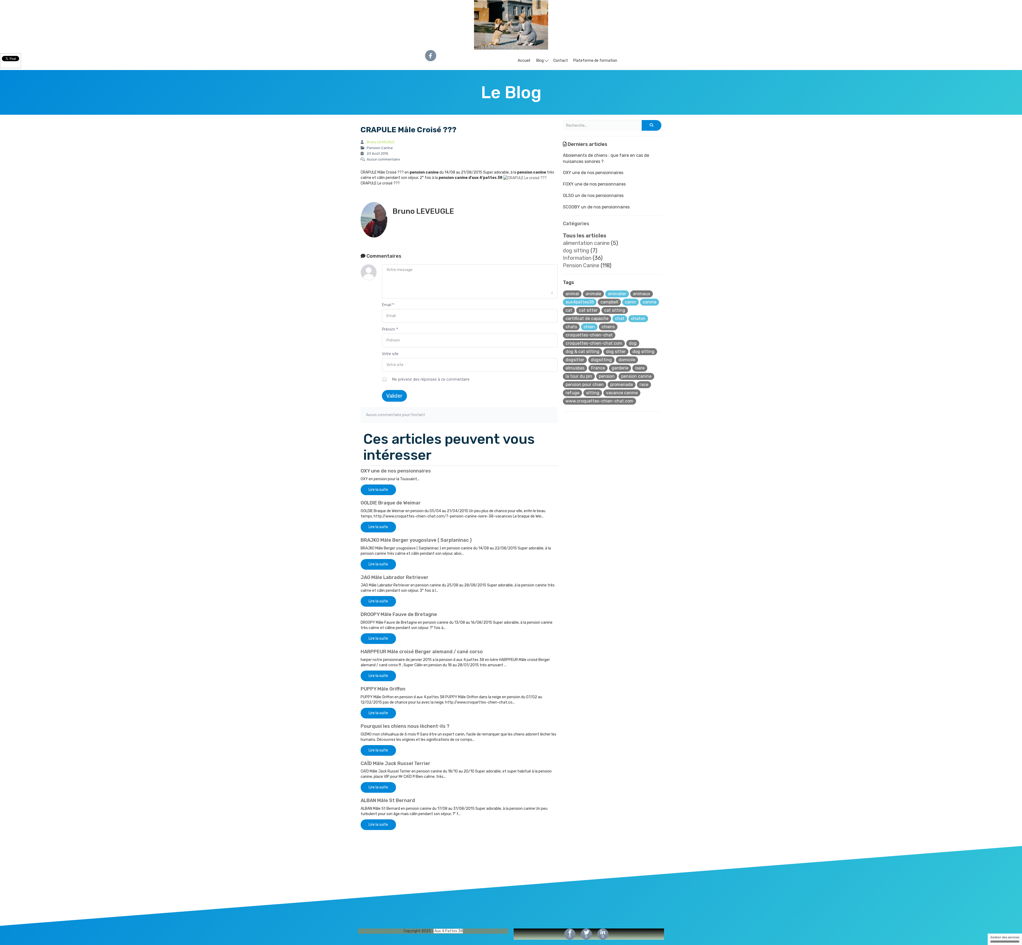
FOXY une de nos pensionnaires (594, 184)
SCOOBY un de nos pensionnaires (596, 206)
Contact (560, 60)
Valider (394, 396)
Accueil (524, 60)
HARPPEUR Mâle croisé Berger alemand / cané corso (422, 652)
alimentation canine (586, 243)
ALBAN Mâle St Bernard (388, 800)
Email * (388, 305)
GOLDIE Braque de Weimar (391, 503)
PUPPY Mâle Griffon (383, 689)
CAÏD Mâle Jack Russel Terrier (395, 763)
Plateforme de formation (595, 60)
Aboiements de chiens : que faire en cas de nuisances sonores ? (606, 158)
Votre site (390, 354)
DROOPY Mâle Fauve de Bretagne (399, 614)
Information (577, 258)
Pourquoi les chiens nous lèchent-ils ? (405, 726)
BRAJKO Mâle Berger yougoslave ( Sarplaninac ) (416, 540)
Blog (540, 60)
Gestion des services (1004, 937)
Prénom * (390, 329)
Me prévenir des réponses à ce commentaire (430, 379)
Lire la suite (378, 489)
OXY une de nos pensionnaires (396, 471)
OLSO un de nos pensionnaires (593, 195)
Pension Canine (581, 265)
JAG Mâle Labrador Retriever (394, 577)
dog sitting (576, 250)
